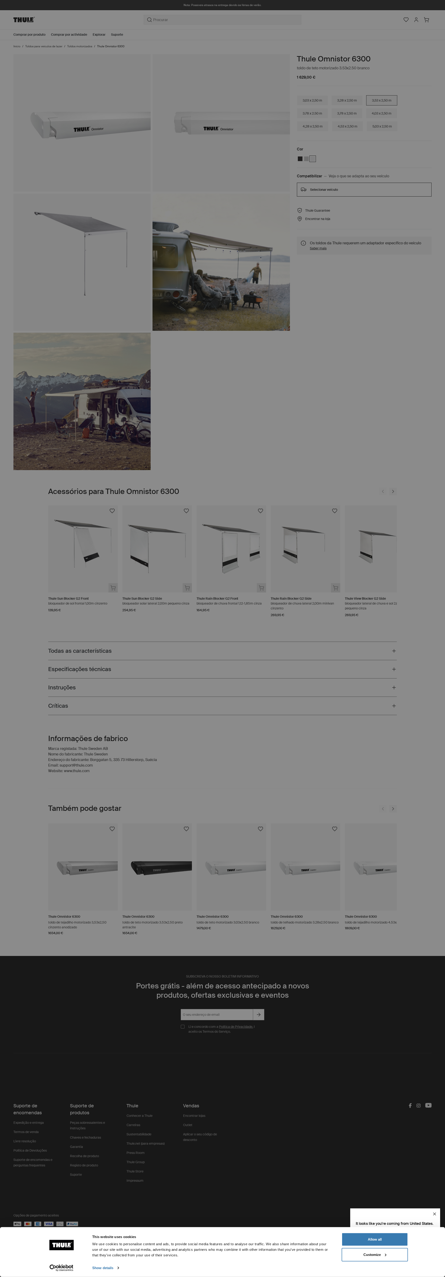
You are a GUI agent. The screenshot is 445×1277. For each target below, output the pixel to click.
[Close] (434, 1214)
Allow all (375, 1239)
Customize (372, 1254)
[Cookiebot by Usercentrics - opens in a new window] (61, 1267)
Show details (102, 1268)
